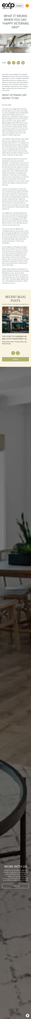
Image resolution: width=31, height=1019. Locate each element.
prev (13, 353)
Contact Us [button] (15, 886)
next (18, 353)
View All (15, 359)
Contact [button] (19, 6)
